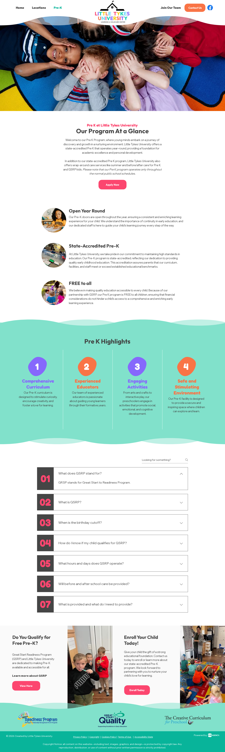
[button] (39, 8)
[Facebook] (210, 7)
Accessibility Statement (146, 736)
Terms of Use (125, 736)
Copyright (94, 736)
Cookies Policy (109, 736)
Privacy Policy (80, 736)
